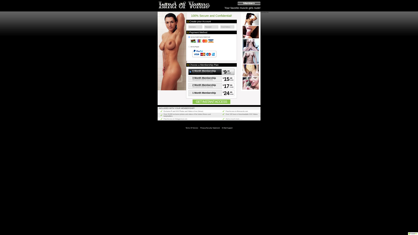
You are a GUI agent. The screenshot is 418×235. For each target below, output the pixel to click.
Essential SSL (264, 12)
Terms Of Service (192, 128)
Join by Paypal (194, 47)
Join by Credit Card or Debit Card (200, 37)
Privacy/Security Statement (210, 128)
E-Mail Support (227, 128)
